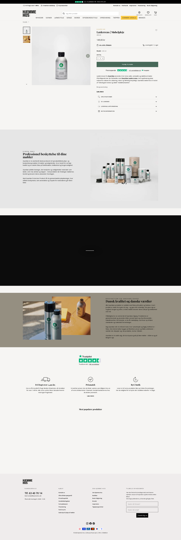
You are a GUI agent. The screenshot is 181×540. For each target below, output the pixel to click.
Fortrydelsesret (63, 504)
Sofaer (49, 18)
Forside (25, 22)
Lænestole (59, 18)
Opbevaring (105, 18)
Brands (142, 18)
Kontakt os (116, 5)
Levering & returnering (109, 106)
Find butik (125, 5)
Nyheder (39, 18)
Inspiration (132, 5)
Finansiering (141, 5)
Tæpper (116, 18)
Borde (77, 18)
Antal (99, 55)
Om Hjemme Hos (97, 492)
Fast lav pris (62, 510)
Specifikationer (106, 97)
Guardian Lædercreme (129, 78)
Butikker (94, 495)
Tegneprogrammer (97, 507)
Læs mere (100, 91)
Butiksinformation (108, 111)
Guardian (101, 29)
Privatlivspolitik (63, 498)
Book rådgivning (152, 5)
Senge (69, 18)
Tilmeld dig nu (142, 515)
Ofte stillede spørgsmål (65, 495)
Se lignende (105, 101)
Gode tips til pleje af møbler (67, 512)
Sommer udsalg (129, 18)
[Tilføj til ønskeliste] (156, 30)
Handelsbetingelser (64, 501)
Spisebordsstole (90, 18)
